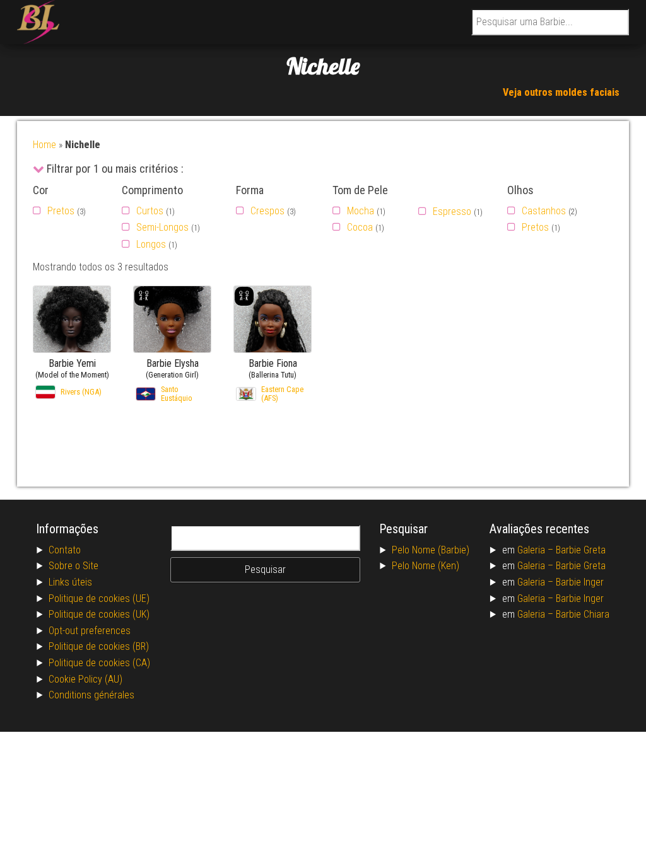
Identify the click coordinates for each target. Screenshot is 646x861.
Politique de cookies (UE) (99, 598)
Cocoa (360, 227)
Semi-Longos (162, 227)
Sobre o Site (73, 566)
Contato (65, 550)
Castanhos (544, 211)
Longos (151, 244)
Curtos (149, 211)
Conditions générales (91, 695)
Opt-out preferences (90, 631)
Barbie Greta (581, 550)
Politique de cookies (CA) (99, 663)
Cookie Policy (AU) (85, 679)
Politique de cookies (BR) (99, 646)
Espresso (452, 211)
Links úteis (70, 582)
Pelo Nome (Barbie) (430, 550)
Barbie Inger (580, 582)
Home (44, 145)
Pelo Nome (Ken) (425, 566)
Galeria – (536, 550)
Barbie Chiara (582, 614)
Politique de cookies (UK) (99, 614)
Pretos (60, 211)
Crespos (267, 211)
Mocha (360, 211)
